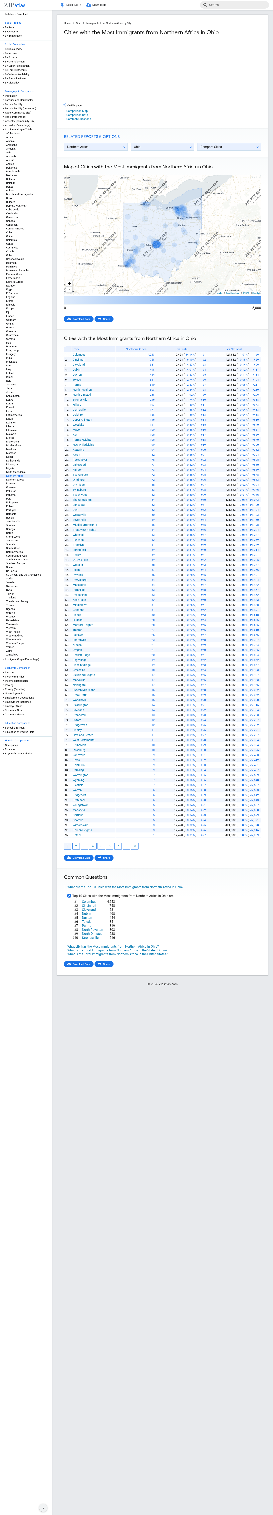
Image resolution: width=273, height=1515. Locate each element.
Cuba (9, 255)
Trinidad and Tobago (17, 601)
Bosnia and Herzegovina (19, 194)
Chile (9, 232)
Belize (9, 186)
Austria (10, 160)
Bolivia (10, 190)
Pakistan (11, 491)
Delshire (78, 414)
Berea (76, 760)
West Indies (13, 631)
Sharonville (79, 639)
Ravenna (78, 539)
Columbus (79, 354)
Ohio (78, 23)
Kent (76, 434)
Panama (11, 494)
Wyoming (78, 780)
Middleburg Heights (85, 524)
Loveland (78, 710)
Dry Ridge (79, 484)
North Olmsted (82, 394)
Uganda (10, 608)
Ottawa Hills (80, 559)
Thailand (11, 597)
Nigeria (10, 468)
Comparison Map (77, 111)
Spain (9, 567)
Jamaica (11, 384)
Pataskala (79, 589)
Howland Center (83, 735)
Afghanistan (13, 133)
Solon (76, 569)
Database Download (16, 14)
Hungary (11, 354)
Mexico (10, 437)
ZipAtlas (256, 293)
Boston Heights (82, 830)
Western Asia (13, 639)
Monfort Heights (83, 624)
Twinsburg (79, 489)
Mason (77, 429)
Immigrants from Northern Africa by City (108, 23)
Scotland (11, 525)
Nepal (9, 456)
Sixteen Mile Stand (84, 690)
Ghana (10, 323)
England (10, 297)
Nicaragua (12, 464)
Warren (77, 790)
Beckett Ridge (81, 654)
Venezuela (12, 624)
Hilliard (77, 404)
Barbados (11, 175)
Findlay (77, 730)
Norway (10, 483)
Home (67, 23)
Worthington (80, 775)
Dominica (11, 266)
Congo (9, 243)
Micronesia (12, 441)
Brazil (9, 198)
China (9, 236)
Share (106, 319)
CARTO (246, 293)
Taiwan (10, 593)
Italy (8, 380)
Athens (77, 644)
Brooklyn (78, 544)
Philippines (12, 502)
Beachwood (80, 494)
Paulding (78, 770)
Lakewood (79, 464)
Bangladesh (13, 171)
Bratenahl (79, 800)
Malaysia (11, 433)
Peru (8, 498)
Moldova (11, 449)
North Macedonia (16, 472)
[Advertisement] (112, 71)
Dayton (77, 374)
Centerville (79, 409)
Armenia (11, 148)
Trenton (77, 629)
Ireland (10, 373)
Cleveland (79, 364)
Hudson (78, 619)
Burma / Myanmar (16, 205)
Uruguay (10, 616)
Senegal (10, 529)
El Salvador (12, 293)
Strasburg (79, 750)
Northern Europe (15, 479)
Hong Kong (12, 350)
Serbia (9, 532)
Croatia (10, 251)
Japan (9, 388)
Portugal (11, 510)
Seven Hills (79, 519)
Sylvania (78, 574)
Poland (10, 506)
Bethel (77, 835)
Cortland (78, 815)
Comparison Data (77, 115)
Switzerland (12, 586)
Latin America (14, 414)
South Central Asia (16, 555)
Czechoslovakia (15, 258)
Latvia (9, 418)
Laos (9, 411)
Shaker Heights (82, 499)
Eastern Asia (13, 277)
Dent (76, 509)
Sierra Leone (13, 536)
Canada (10, 220)
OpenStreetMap (232, 293)
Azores (10, 163)
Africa (9, 137)
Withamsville (80, 825)
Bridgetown (80, 725)
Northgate (79, 685)
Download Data (81, 319)
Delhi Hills (79, 765)
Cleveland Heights (84, 675)
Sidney (77, 614)
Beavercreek (80, 474)
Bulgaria (10, 201)
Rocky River (80, 459)
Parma (77, 384)
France (10, 316)
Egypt (9, 289)
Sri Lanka (11, 570)
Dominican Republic (17, 270)
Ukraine (10, 612)
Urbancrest (80, 715)
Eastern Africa (14, 274)
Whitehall (78, 534)
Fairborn (78, 469)
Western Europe (15, 643)
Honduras (11, 346)
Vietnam (11, 627)
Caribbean (12, 224)
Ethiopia (10, 304)
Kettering (78, 449)
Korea (9, 403)
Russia (10, 517)
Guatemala (12, 335)
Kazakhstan (13, 395)
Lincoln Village (82, 665)
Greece (10, 327)
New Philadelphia (83, 444)
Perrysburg (80, 579)
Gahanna (78, 609)
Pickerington (80, 705)
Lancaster (79, 504)
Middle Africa (13, 445)
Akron (76, 454)
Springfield (79, 549)
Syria (9, 589)
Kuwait (10, 407)
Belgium (10, 182)
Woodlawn (79, 700)
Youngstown (81, 805)
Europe (10, 308)
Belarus (10, 179)
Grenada (11, 331)
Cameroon (12, 217)
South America (14, 551)
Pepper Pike (80, 594)
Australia (11, 156)
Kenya (9, 399)
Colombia (11, 239)
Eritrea (9, 300)
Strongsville (80, 399)
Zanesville (79, 755)
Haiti (8, 342)
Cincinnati (79, 359)
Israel (9, 376)
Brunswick (79, 745)
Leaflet (219, 293)
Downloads (99, 4)
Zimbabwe (12, 654)
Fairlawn (78, 634)
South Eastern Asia (17, 559)
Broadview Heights (84, 529)
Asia (8, 152)
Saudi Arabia (13, 521)
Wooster (78, 564)
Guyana (10, 338)
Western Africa (14, 635)
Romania (11, 513)
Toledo (77, 379)
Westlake (78, 424)
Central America (15, 228)
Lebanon (11, 422)
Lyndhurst (79, 479)
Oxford (77, 720)
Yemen (10, 646)
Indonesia (11, 361)
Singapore (12, 540)
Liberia (10, 426)
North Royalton (82, 389)
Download (252, 171)
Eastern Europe (14, 281)
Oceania (11, 487)
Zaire (9, 650)
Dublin (77, 369)
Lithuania (11, 430)
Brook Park (80, 695)
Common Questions (78, 119)
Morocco (11, 452)
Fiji (7, 312)
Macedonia (80, 584)
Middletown (80, 604)
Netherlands (13, 460)
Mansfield (79, 810)
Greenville (79, 670)
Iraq (8, 369)
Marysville (79, 680)
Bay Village (79, 659)
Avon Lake (79, 599)
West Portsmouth (84, 740)
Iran (8, 365)
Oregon (77, 649)
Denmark (11, 262)
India (9, 357)
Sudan (9, 578)
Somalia (10, 544)
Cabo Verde (12, 209)
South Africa (13, 548)
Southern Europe (15, 563)
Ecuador (10, 285)
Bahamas (11, 167)
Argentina (11, 144)
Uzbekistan (12, 620)
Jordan (10, 392)
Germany (11, 319)
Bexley (77, 554)
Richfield (78, 785)
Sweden (10, 582)
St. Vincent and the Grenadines (23, 574)
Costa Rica (12, 247)
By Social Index (13, 48)
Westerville (79, 514)
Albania (10, 141)
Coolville (78, 820)
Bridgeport (79, 795)
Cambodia (12, 213)
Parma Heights (82, 439)
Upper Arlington (82, 419)
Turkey (10, 605)
